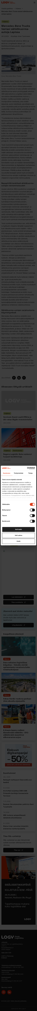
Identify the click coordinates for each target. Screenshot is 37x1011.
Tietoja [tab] (30, 473)
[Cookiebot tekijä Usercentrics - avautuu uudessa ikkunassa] (27, 468)
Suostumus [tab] (6, 473)
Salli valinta (18, 535)
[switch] (32, 510)
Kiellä (18, 541)
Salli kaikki (18, 529)
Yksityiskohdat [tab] (18, 473)
